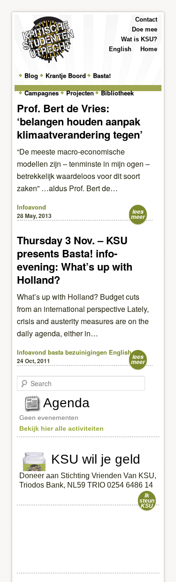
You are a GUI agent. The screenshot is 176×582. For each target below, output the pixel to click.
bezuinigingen (86, 352)
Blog (31, 75)
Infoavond (31, 206)
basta (55, 352)
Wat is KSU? (139, 39)
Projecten (80, 92)
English (120, 49)
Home (148, 49)
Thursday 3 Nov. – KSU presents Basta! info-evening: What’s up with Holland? (74, 260)
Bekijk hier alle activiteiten (61, 428)
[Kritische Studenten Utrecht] (48, 39)
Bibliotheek (117, 92)
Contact (146, 19)
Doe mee (144, 29)
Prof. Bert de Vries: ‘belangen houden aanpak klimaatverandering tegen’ (80, 121)
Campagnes (41, 92)
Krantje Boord (66, 75)
